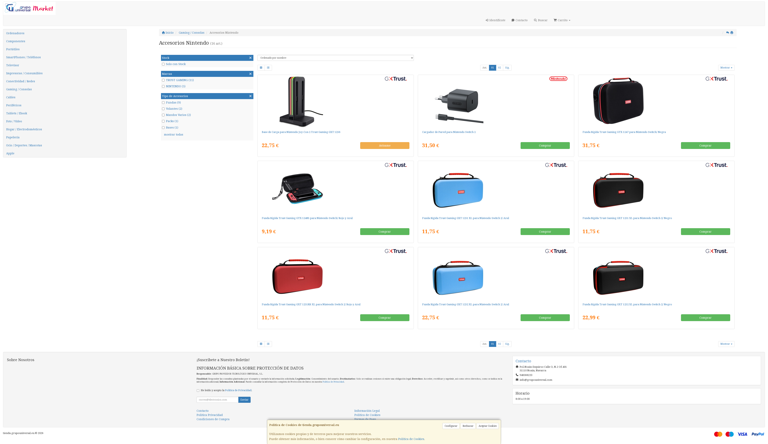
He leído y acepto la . (226, 390)
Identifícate (497, 20)
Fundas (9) (173, 102)
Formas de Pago (365, 419)
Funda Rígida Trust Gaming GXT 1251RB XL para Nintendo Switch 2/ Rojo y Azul (311, 304)
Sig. (507, 67)
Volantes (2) (174, 108)
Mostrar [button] (725, 67)
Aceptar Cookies (488, 426)
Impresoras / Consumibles (24, 73)
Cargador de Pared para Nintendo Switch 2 (449, 132)
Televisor (12, 65)
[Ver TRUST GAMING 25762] (656, 274)
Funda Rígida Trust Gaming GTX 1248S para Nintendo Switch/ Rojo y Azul (307, 218)
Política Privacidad (210, 415)
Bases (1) (172, 127)
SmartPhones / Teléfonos (23, 57)
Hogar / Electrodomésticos (24, 129)
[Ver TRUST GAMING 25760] (496, 187)
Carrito (562, 20)
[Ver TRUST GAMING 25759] (656, 187)
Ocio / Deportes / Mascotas (24, 145)
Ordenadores (15, 33)
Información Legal (367, 410)
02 (499, 67)
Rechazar (468, 426)
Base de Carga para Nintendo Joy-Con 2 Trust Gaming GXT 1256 (301, 132)
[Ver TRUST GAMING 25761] (335, 274)
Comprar (545, 145)
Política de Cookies (411, 439)
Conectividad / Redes (20, 81)
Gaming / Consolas (19, 89)
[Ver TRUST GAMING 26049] (335, 101)
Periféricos (13, 105)
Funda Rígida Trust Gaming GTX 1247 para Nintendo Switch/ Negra (624, 132)
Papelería (13, 137)
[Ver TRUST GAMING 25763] (496, 274)
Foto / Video (14, 121)
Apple (10, 153)
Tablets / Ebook (16, 113)
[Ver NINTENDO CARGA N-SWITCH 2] (496, 101)
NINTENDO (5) (175, 86)
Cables (10, 97)
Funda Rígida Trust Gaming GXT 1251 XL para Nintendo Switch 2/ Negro (627, 218)
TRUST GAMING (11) (180, 80)
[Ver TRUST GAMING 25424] (656, 101)
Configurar (451, 426)
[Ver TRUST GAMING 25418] (335, 187)
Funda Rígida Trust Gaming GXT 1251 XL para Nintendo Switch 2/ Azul (465, 218)
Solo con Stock (176, 64)
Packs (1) (172, 121)
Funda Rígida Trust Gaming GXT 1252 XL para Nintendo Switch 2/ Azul (465, 304)
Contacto (521, 20)
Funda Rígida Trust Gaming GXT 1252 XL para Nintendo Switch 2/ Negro (627, 304)
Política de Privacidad (333, 382)
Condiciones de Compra (213, 419)
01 (492, 67)
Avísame (385, 145)
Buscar (542, 20)
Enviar (244, 399)
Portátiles (13, 49)
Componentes (15, 41)
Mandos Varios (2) (178, 115)
